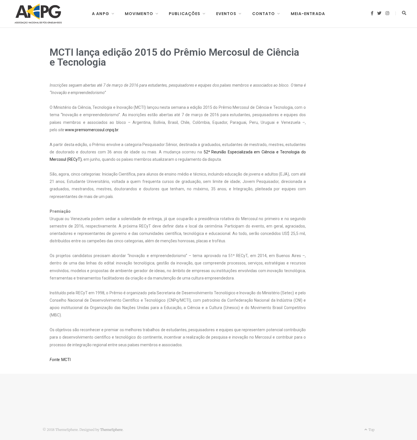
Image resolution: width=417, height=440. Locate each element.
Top (371, 430)
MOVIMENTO (139, 13)
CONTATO (263, 13)
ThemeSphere (111, 430)
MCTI (60, 359)
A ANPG (100, 13)
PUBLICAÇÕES (184, 13)
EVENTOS (226, 13)
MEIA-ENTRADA (308, 13)
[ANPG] (38, 13)
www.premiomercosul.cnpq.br (91, 130)
